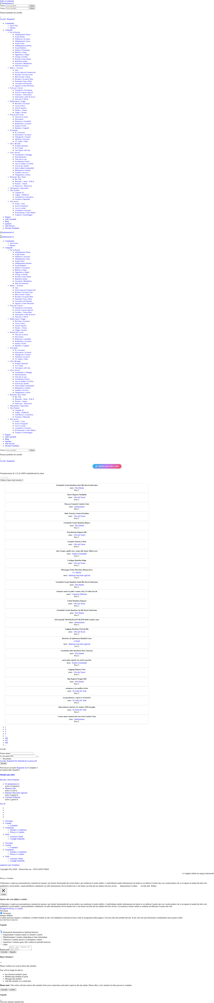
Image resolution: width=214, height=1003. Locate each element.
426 (6, 738)
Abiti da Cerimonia (21, 66)
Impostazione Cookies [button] (128, 886)
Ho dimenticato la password (26, 761)
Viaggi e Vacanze (21, 112)
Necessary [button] (4, 911)
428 (6, 743)
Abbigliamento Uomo (22, 41)
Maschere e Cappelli (22, 128)
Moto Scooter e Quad (22, 77)
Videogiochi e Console (23, 137)
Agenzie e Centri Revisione (24, 86)
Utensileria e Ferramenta (23, 90)
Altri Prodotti (14, 190)
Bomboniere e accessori (23, 124)
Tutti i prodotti (10, 219)
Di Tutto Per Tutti (79, 691)
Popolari (16, 780)
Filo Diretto (79, 488)
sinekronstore (79, 507)
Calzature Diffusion (79, 594)
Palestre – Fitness (21, 110)
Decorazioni (19, 119)
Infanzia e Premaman (22, 50)
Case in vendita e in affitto (24, 164)
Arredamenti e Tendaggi (23, 155)
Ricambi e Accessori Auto (24, 75)
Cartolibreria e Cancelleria (24, 197)
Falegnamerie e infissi (22, 175)
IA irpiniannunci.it (12, 784)
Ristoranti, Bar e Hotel (18, 177)
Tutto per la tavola (21, 117)
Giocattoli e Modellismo (23, 63)
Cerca (32, 6)
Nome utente (5, 753)
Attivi (9, 780)
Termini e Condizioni (18, 830)
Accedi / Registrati (7, 19)
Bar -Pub (18, 179)
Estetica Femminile (79, 554)
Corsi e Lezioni (20, 208)
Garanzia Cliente (16, 837)
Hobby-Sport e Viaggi (17, 101)
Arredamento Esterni (22, 161)
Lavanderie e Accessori (23, 210)
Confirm (12, 990)
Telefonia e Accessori (22, 139)
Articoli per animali (22, 166)
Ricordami (6, 759)
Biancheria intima (21, 61)
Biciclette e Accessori (22, 104)
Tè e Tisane (19, 148)
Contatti (8, 823)
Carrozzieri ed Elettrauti (23, 83)
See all (2, 804)
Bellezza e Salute (21, 52)
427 (6, 740)
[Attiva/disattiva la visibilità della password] (38, 756)
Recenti (3, 780)
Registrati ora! (22, 768)
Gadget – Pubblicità (22, 195)
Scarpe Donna (20, 37)
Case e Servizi (15, 152)
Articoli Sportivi (21, 108)
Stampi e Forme (20, 126)
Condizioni (9, 828)
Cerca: (2, 6)
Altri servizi (14, 201)
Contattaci (14, 825)
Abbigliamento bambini (23, 46)
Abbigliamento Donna (22, 34)
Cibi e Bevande (15, 144)
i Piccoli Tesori (79, 497)
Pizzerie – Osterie (21, 184)
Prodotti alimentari (21, 146)
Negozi (8, 217)
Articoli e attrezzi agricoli (24, 92)
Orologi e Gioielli (21, 57)
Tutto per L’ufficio (21, 99)
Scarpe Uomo (19, 43)
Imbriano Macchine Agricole (16, 793)
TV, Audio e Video (21, 141)
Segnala (12, 952)
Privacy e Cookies (17, 832)
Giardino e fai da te (21, 173)
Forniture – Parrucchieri (23, 95)
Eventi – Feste (20, 204)
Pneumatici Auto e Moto (23, 81)
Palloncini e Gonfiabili (23, 121)
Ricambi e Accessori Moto (24, 79)
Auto (16, 70)
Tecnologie (14, 130)
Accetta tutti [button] (145, 886)
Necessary (7, 913)
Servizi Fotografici (21, 206)
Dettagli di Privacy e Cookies (11, 909)
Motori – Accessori (16, 68)
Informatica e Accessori (23, 135)
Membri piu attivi (7, 775)
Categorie (9, 30)
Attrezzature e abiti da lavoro (25, 97)
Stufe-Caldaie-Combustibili (24, 168)
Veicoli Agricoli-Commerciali (25, 72)
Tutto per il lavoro (16, 88)
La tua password (6, 756)
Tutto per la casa (21, 159)
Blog (7, 221)
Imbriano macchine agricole (79, 575)
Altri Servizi (9, 226)
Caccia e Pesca (20, 106)
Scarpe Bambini (20, 48)
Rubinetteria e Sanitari (23, 170)
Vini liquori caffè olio (22, 150)
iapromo (8, 224)
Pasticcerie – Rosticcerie (23, 186)
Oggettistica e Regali (22, 55)
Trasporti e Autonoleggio (23, 215)
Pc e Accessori (20, 132)
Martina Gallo (10, 788)
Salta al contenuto (7, 1)
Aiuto (7, 834)
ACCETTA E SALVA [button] (9, 920)
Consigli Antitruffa (17, 839)
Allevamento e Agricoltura (19, 188)
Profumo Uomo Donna (23, 59)
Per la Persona (15, 32)
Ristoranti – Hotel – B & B (24, 181)
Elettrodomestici (20, 157)
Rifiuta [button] (153, 886)
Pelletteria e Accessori (22, 39)
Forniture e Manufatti (22, 199)
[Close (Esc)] (1, 930)
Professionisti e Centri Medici (25, 213)
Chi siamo (9, 821)
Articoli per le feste (17, 115)
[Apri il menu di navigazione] (1, 235)
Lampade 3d (19, 193)
